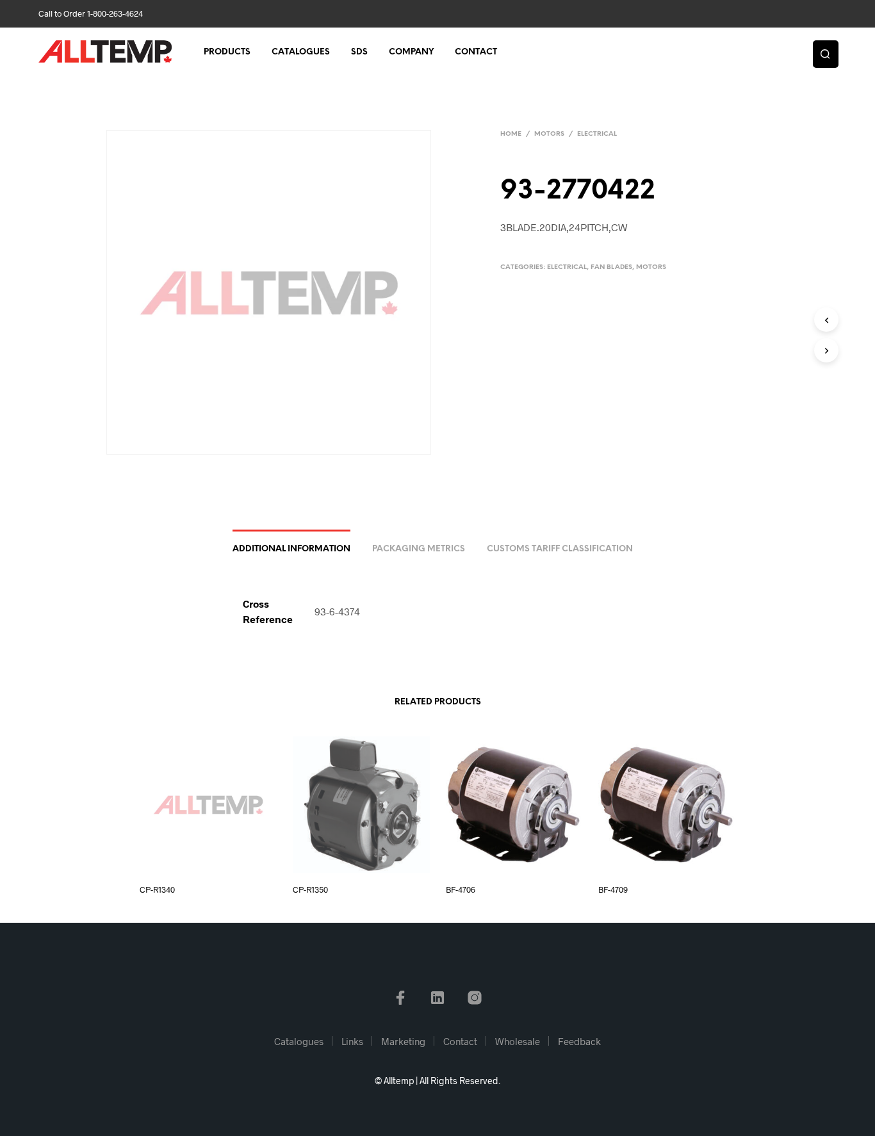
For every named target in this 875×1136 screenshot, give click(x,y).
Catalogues (301, 52)
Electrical (597, 134)
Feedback (579, 1041)
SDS (359, 52)
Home (510, 134)
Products (227, 52)
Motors (549, 134)
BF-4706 (460, 889)
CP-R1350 (310, 889)
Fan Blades (611, 267)
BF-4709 (613, 889)
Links (352, 1041)
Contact (476, 52)
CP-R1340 (157, 889)
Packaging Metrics (418, 549)
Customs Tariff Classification (560, 549)
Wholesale (517, 1041)
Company (411, 52)
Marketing (403, 1041)
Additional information (291, 549)
